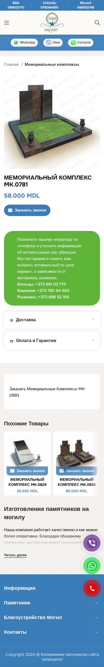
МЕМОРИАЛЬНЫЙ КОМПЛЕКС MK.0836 (77, 482)
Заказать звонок (30, 210)
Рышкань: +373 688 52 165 (43, 297)
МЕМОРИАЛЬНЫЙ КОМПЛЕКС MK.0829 (27, 482)
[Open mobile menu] (6, 22)
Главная (12, 64)
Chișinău (49, 3)
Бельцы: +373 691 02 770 (41, 284)
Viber (56, 42)
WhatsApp (27, 42)
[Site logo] (52, 22)
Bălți (16, 3)
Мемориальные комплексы (52, 64)
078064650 (49, 7)
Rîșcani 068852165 (85, 5)
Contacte (84, 42)
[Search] (97, 22)
